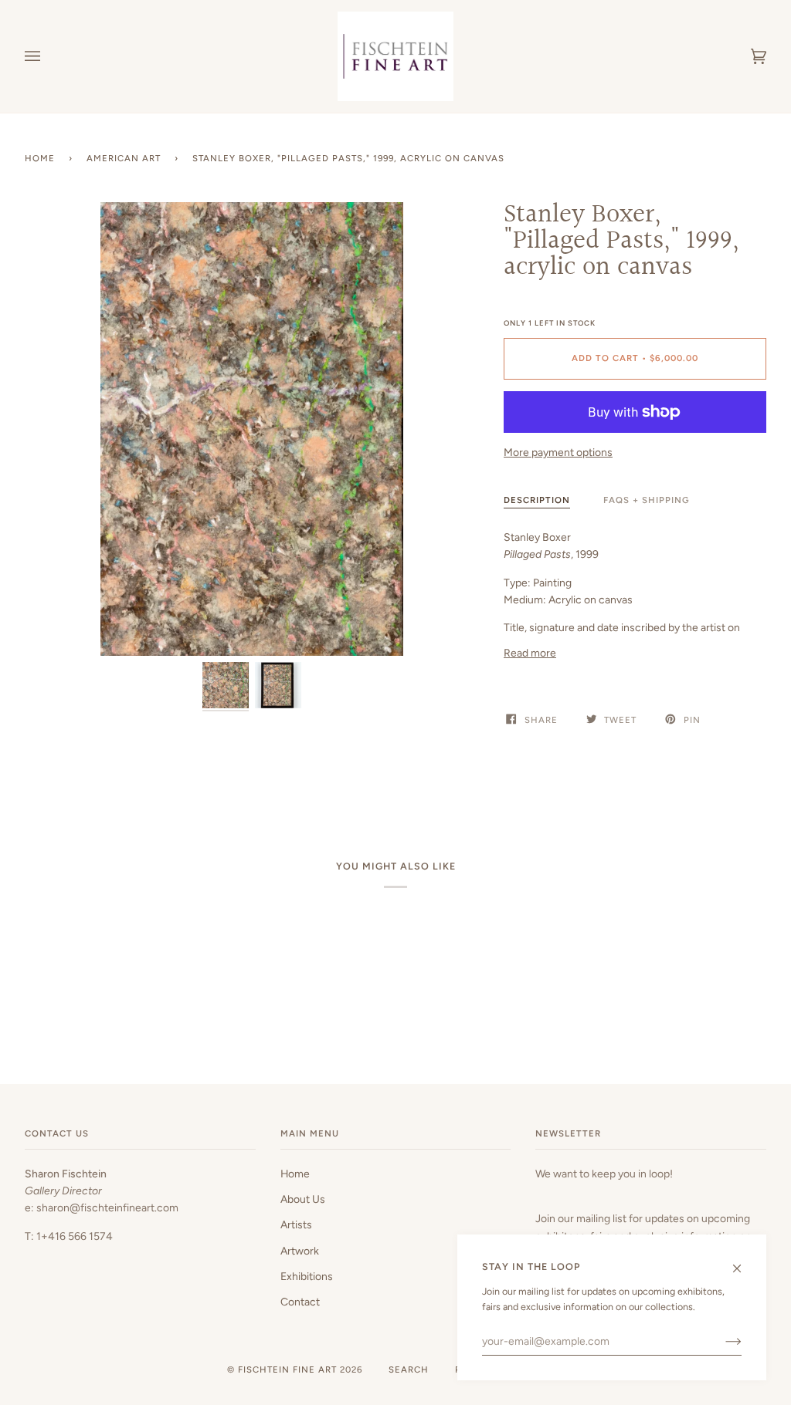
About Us (302, 1199)
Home (40, 158)
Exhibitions (306, 1276)
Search (409, 1369)
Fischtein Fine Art (287, 1369)
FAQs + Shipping (646, 500)
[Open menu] (48, 56)
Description (537, 500)
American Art (124, 158)
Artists (296, 1224)
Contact (300, 1301)
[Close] (743, 1261)
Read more (530, 653)
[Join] (721, 1341)
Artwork (299, 1251)
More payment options (558, 452)
